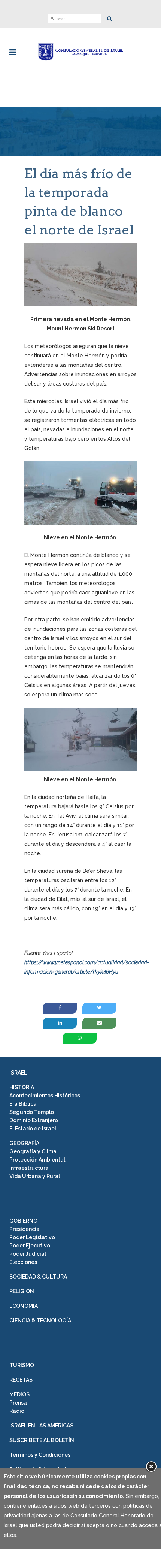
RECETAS (21, 1380)
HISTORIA (21, 1087)
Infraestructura (29, 1168)
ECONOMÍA (23, 1306)
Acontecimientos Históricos (44, 1096)
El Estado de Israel (32, 1129)
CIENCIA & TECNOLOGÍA (40, 1321)
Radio (16, 1411)
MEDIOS (19, 1394)
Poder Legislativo (32, 1237)
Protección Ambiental (37, 1160)
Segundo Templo (31, 1112)
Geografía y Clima (33, 1151)
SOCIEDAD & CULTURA (38, 1277)
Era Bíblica (23, 1104)
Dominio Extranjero (33, 1120)
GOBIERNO (23, 1221)
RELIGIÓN (21, 1291)
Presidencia (24, 1229)
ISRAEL (18, 1073)
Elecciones (23, 1262)
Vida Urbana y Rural (34, 1176)
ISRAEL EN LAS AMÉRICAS (41, 1426)
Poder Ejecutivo (29, 1246)
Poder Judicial (27, 1254)
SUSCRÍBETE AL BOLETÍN (41, 1440)
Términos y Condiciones (39, 1455)
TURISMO (21, 1365)
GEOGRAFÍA (24, 1143)
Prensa (18, 1403)
